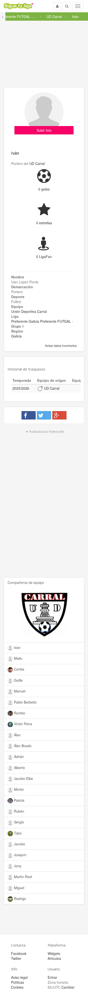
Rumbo (19, 712)
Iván (15, 153)
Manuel (19, 691)
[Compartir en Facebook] (29, 415)
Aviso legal (19, 977)
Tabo (17, 833)
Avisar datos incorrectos (60, 345)
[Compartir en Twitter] (44, 415)
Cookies (17, 987)
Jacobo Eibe (23, 778)
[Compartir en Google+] (59, 415)
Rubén (18, 811)
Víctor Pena (22, 723)
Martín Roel (22, 876)
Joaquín (19, 854)
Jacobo (19, 843)
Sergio (18, 822)
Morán (18, 789)
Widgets (54, 953)
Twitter (16, 958)
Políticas (17, 982)
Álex (17, 734)
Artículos (54, 958)
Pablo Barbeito (25, 702)
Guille (18, 680)
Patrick (18, 800)
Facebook (18, 953)
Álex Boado (22, 745)
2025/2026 (20, 388)
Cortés (18, 669)
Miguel (18, 887)
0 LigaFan (44, 256)
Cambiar (68, 987)
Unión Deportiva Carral (29, 311)
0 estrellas (44, 222)
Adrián (18, 756)
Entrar (52, 977)
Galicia (16, 336)
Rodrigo (19, 898)
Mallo (17, 658)
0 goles (44, 189)
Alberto (19, 767)
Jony (17, 865)
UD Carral (37, 163)
